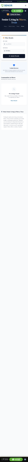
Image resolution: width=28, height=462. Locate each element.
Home (5, 26)
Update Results (15, 56)
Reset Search (14, 100)
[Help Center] (25, 459)
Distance (5, 47)
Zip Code (5, 41)
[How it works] (25, 11)
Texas (18, 26)
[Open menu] (25, 5)
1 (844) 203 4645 (23, 1)
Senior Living (12, 26)
